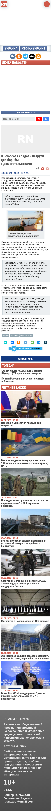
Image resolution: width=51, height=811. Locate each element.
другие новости (25, 112)
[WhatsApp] (32, 342)
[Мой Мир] (38, 342)
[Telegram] (25, 342)
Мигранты (14, 335)
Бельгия (6, 335)
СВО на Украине (33, 48)
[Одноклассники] (18, 342)
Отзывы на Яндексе (18, 798)
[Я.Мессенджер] (5, 342)
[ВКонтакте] (12, 342)
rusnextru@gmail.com (18, 801)
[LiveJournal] (45, 342)
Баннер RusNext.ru (17, 795)
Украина (11, 48)
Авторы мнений (15, 746)
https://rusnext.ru (15, 767)
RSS (8, 789)
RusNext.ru (11, 719)
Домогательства (26, 335)
